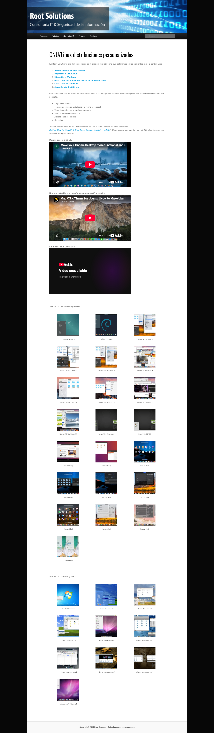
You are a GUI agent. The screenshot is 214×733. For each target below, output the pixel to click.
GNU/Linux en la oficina (66, 83)
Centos (89, 130)
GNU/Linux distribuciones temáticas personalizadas (80, 80)
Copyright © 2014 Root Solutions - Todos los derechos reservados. (107, 727)
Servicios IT (68, 36)
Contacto (93, 36)
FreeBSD (106, 130)
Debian (52, 130)
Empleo (82, 36)
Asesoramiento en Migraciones (69, 70)
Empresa (43, 36)
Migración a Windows (65, 77)
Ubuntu (60, 130)
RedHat (97, 130)
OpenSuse (80, 130)
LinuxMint (69, 130)
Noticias (55, 36)
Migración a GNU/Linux (65, 74)
